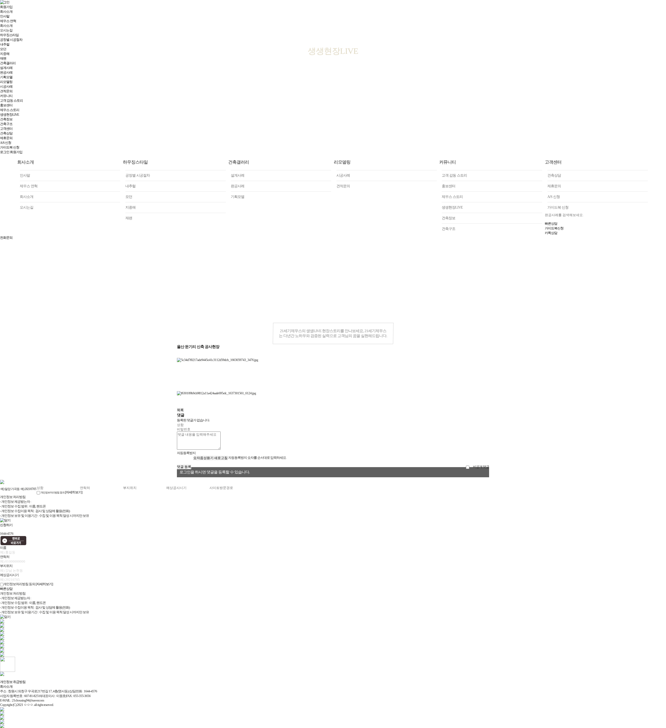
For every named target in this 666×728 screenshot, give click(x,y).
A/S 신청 (5, 143)
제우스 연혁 (28, 186)
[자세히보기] (73, 492)
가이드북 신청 (9, 147)
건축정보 (6, 119)
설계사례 (237, 175)
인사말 (25, 175)
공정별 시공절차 (137, 175)
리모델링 (6, 82)
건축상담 (6, 133)
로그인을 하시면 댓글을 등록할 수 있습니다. (215, 472)
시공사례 (6, 86)
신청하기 (6, 525)
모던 (128, 197)
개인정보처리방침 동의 (53, 492)
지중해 (130, 207)
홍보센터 (6, 105)
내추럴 (130, 186)
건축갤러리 (238, 162)
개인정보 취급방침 (12, 682)
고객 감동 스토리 (11, 100)
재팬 (128, 218)
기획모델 (6, 77)
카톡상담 (551, 233)
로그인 (4, 152)
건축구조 (6, 124)
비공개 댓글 (480, 467)
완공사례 (237, 186)
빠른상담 (551, 224)
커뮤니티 (6, 96)
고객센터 (6, 129)
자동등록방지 (186, 453)
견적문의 (6, 91)
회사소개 (25, 162)
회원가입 (16, 152)
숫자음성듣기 (203, 458)
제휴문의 (6, 138)
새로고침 (221, 458)
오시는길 (26, 207)
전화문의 (6, 238)
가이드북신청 (554, 228)
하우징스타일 (135, 162)
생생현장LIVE (9, 115)
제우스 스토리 (9, 110)
